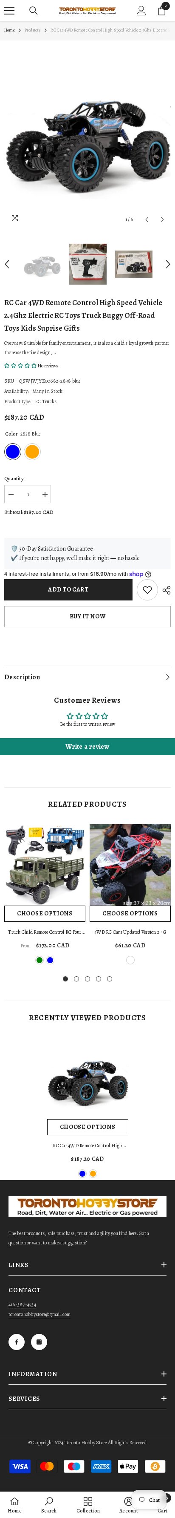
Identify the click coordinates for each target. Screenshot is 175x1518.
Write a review (87, 746)
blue (50, 960)
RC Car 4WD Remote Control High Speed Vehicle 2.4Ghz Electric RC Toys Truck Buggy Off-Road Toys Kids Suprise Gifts (88, 1146)
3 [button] (87, 978)
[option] (87, 136)
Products (33, 30)
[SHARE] (164, 590)
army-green (39, 960)
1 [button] (65, 978)
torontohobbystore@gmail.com (39, 1314)
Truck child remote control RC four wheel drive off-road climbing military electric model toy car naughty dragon (44, 933)
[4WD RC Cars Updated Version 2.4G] (130, 865)
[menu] (9, 11)
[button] (146, 219)
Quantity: (14, 478)
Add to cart (68, 590)
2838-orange (93, 1173)
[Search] (33, 11)
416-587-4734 (22, 1304)
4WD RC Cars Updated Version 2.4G (130, 932)
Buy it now (88, 616)
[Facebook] (16, 1342)
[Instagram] (39, 1342)
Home (9, 30)
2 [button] (76, 978)
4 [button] (98, 978)
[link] (48, 1504)
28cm (130, 960)
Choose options (45, 913)
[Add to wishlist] (147, 589)
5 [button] (109, 978)
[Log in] (141, 10)
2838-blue (82, 1173)
